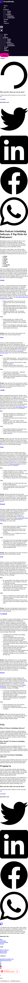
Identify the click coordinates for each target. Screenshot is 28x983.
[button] (1, 28)
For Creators (6, 8)
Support (6, 23)
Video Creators (8, 13)
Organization (11, 17)
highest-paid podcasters (15, 464)
